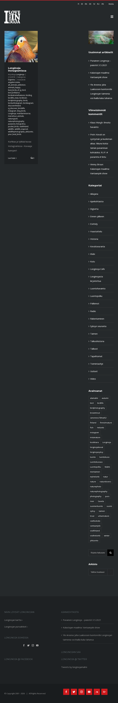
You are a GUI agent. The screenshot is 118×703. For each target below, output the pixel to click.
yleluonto (29, 131)
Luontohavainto (97, 288)
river (92, 501)
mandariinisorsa (23, 113)
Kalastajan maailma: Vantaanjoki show (81, 627)
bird (24, 90)
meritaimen (95, 471)
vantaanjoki (95, 525)
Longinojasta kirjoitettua (96, 278)
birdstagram (28, 103)
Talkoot (94, 348)
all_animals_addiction (16, 85)
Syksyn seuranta (98, 326)
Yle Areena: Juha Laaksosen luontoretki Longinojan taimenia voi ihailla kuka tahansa (87, 637)
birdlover (23, 98)
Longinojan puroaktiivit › (16, 626)
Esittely (94, 223)
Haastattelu (96, 231)
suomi (109, 506)
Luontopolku (96, 296)
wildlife (11, 129)
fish (91, 427)
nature (93, 481)
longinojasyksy (96, 452)
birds (25, 100)
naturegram (13, 118)
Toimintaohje (96, 363)
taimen (102, 511)
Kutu (92, 261)
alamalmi (94, 398)
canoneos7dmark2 (98, 417)
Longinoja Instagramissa (17, 69)
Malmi (107, 467)
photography (95, 496)
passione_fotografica (16, 124)
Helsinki (100, 427)
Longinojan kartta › (13, 620)
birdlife (100, 403)
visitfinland (24, 126)
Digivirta (11, 79)
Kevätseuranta (97, 246)
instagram (12, 111)
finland (93, 422)
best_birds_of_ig (14, 90)
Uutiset (94, 371)
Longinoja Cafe (97, 269)
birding (29, 95)
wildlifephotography (16, 131)
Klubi (92, 253)
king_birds (21, 111)
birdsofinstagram (15, 103)
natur (105, 476)
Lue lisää (11, 158)
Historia (94, 238)
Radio (93, 311)
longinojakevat (96, 447)
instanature (95, 437)
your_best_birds (14, 134)
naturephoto (95, 486)
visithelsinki (95, 535)
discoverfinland (14, 105)
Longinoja (20, 74)
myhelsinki (94, 476)
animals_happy (14, 87)
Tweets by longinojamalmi (74, 667)
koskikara (94, 442)
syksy (92, 511)
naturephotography (16, 121)
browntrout (95, 413)
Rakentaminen (97, 318)
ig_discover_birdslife (16, 108)
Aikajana (94, 193)
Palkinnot (94, 303)
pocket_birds (13, 126)
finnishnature (106, 422)
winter (107, 535)
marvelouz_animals (16, 116)
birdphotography (15, 100)
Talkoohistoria (97, 341)
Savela (101, 501)
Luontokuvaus (96, 462)
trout (92, 516)
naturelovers (105, 481)
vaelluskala (95, 521)
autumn (105, 398)
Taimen (94, 333)
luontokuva (104, 457)
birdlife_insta (13, 98)
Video (93, 378)
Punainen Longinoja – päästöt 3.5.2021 (82, 620)
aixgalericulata (14, 82)
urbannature (103, 516)
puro (107, 496)
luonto (93, 457)
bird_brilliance (14, 92)
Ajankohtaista (96, 201)
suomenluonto (96, 506)
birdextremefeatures (16, 95)
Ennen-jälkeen (97, 216)
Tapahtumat (96, 356)
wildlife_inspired (21, 129)
